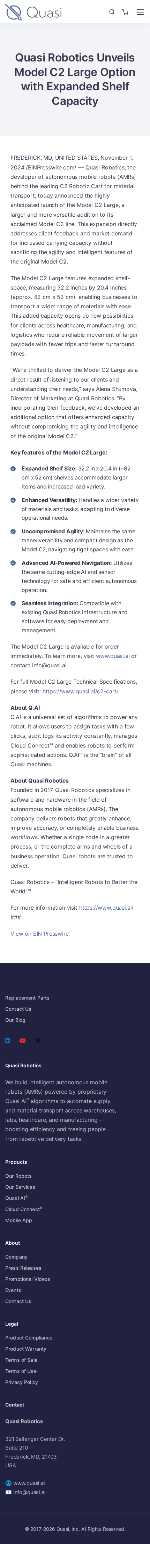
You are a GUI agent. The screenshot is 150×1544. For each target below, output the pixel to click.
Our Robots (18, 1176)
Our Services (20, 1187)
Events (13, 1290)
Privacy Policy (21, 1382)
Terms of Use (21, 1371)
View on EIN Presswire (39, 933)
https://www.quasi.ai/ (106, 907)
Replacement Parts (27, 998)
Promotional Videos (28, 1279)
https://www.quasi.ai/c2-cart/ (81, 691)
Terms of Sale (21, 1360)
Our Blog (15, 1020)
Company (16, 1257)
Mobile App (18, 1220)
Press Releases (23, 1268)
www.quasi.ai (113, 655)
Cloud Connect (23, 1209)
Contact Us (18, 1009)
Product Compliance (29, 1338)
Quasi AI (16, 1198)
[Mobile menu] (140, 12)
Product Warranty (25, 1349)
